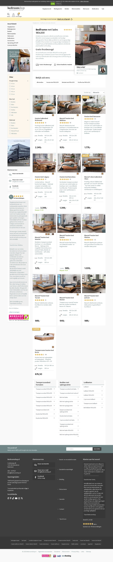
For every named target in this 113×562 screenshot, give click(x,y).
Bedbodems (95, 9)
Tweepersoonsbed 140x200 (44, 389)
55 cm (13, 94)
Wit (12, 115)
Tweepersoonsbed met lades (68, 389)
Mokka (13, 110)
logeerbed (90, 544)
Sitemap (88, 551)
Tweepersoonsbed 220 (42, 410)
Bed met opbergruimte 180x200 (69, 434)
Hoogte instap (13, 81)
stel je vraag (15, 187)
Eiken (12, 105)
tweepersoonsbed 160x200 (50, 540)
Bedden (67, 9)
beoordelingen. (96, 527)
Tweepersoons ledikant (90, 403)
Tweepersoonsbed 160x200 (44, 393)
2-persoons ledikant (89, 399)
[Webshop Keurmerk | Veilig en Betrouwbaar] (19, 318)
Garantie (61, 499)
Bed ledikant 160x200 (90, 407)
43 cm (13, 86)
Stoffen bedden (74, 544)
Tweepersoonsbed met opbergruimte (66, 425)
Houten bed (75, 540)
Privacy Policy (75, 551)
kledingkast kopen (15, 540)
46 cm (13, 92)
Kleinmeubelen (76, 9)
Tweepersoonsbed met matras (69, 393)
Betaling (61, 479)
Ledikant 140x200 (89, 391)
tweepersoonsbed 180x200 (64, 540)
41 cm (12, 84)
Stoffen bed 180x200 (84, 82)
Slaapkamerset (46, 9)
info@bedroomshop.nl (18, 181)
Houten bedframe (55, 544)
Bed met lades (64, 397)
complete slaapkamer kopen (35, 540)
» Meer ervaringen (14, 312)
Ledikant (86, 387)
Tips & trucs (62, 519)
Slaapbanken (98, 544)
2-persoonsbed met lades (67, 420)
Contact (61, 509)
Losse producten (12, 45)
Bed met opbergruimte (66, 401)
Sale (103, 9)
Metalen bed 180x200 (68, 82)
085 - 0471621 (12, 471)
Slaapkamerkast (65, 544)
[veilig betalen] (62, 556)
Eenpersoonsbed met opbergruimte (66, 411)
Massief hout (15, 131)
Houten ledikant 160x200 (31, 544)
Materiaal (12, 120)
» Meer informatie (84, 1)
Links (82, 551)
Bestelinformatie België (66, 469)
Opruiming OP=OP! (13, 43)
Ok (53, 4)
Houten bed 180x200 (53, 82)
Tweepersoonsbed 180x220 (44, 406)
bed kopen (24, 540)
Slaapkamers (11, 27)
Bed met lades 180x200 (66, 430)
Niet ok (59, 4)
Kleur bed (12, 99)
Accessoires (11, 40)
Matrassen (86, 9)
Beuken (13, 102)
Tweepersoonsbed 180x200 (44, 397)
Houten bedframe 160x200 (17, 544)
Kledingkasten (58, 9)
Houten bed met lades (66, 416)
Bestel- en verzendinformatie (67, 459)
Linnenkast (83, 544)
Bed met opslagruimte (66, 406)
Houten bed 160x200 (42, 414)
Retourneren (63, 489)
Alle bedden (40, 82)
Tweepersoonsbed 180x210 (44, 401)
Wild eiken (14, 113)
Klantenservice (12, 170)
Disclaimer (57, 551)
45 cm (13, 89)
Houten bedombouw (44, 544)
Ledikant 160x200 (89, 395)
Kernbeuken (14, 107)
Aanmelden (97, 449)
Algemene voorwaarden (45, 551)
